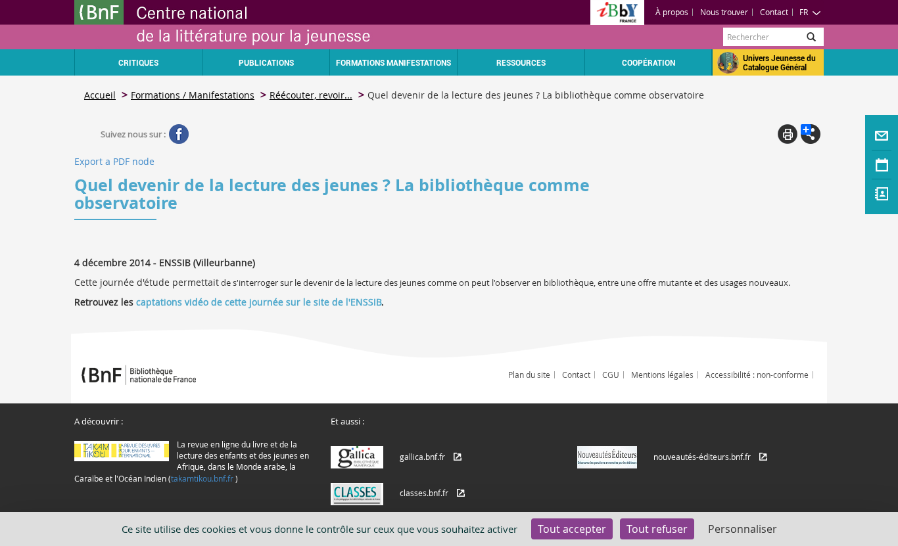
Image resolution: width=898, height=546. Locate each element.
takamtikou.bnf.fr (202, 478)
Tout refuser (657, 529)
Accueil (100, 95)
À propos (671, 12)
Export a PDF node (114, 161)
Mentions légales (662, 374)
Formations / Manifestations (192, 95)
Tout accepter (572, 529)
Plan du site (529, 374)
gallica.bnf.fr (422, 456)
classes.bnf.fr (424, 493)
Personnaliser (742, 529)
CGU (610, 374)
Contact (774, 12)
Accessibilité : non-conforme (757, 374)
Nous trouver (724, 12)
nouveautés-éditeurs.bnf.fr (702, 456)
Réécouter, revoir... (311, 95)
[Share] (810, 134)
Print (787, 134)
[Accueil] (261, 24)
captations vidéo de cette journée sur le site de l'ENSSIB (258, 302)
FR (803, 12)
